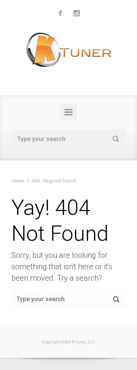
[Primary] (68, 112)
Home (17, 181)
